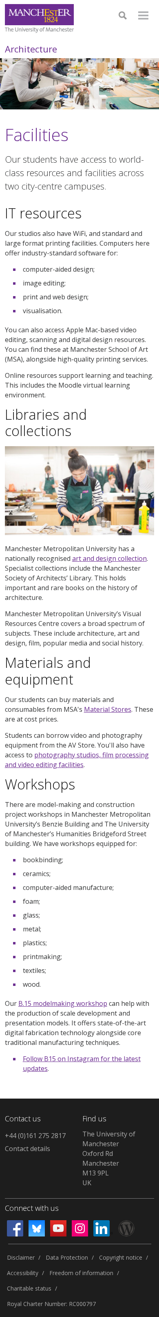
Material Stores (107, 709)
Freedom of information (81, 1273)
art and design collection (109, 558)
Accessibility (22, 1273)
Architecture (31, 49)
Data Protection (67, 1257)
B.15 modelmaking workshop (62, 1003)
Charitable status (29, 1288)
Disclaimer (21, 1257)
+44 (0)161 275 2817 (35, 1135)
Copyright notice (120, 1257)
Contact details (27, 1148)
